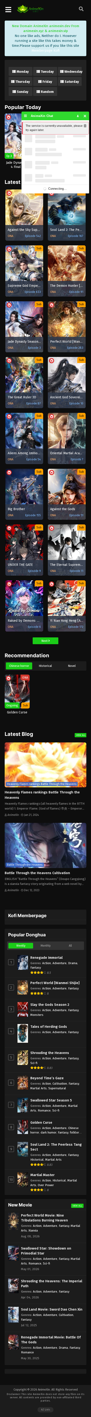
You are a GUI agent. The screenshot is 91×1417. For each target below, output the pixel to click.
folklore (75, 1132)
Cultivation (59, 1083)
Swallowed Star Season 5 (51, 1100)
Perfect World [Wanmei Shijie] (55, 983)
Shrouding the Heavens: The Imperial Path (51, 1283)
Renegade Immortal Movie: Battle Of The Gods (51, 1339)
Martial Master (42, 1175)
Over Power (46, 1185)
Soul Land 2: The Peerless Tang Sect (56, 1147)
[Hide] (85, 116)
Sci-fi (34, 1063)
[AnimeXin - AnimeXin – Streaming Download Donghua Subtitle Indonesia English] (30, 10)
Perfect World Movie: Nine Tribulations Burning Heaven (44, 1217)
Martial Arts (38, 1088)
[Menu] (25, 116)
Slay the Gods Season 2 (49, 1005)
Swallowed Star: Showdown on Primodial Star (46, 1250)
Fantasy (35, 967)
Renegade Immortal (46, 958)
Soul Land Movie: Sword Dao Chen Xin (51, 1309)
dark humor (48, 1132)
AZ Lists (45, 1409)
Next (44, 641)
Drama (72, 963)
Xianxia (33, 1230)
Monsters (36, 1015)
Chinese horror (19, 666)
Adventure (59, 963)
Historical (45, 666)
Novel (72, 666)
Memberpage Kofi (46, 50)
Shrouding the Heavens (49, 1053)
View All (81, 735)
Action (46, 963)
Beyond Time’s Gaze (47, 1078)
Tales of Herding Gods (48, 1027)
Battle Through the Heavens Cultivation (37, 873)
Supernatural (57, 1088)
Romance (44, 1110)
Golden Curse (41, 1122)
